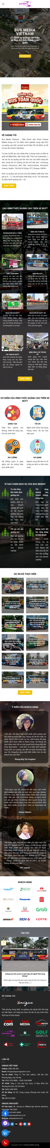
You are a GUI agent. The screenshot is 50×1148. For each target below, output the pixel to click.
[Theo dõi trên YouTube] (29, 1124)
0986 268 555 (13, 1069)
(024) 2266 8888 (25, 1080)
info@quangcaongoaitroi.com (18, 1072)
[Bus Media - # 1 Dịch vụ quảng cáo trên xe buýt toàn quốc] (25, 4)
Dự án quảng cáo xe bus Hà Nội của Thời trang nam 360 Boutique (12, 661)
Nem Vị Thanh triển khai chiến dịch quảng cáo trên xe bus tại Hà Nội (13, 642)
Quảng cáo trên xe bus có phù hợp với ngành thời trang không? (25, 975)
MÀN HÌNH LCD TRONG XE (37, 353)
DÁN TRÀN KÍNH (13, 274)
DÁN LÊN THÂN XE (37, 232)
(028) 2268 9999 (11, 1089)
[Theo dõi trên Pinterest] (21, 1124)
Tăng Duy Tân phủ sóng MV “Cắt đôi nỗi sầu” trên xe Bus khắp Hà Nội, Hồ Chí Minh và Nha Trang (37, 622)
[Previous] (2, 961)
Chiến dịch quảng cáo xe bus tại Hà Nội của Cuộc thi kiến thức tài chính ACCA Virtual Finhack (37, 604)
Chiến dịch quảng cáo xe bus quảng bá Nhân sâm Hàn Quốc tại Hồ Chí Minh (37, 642)
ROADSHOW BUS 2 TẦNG (12, 233)
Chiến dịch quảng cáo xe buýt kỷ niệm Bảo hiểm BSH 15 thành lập (37, 681)
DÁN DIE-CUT (37, 274)
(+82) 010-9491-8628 (13, 1112)
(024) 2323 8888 (11, 1080)
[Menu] (3, 4)
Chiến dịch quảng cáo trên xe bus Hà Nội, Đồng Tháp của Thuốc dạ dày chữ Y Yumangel (13, 623)
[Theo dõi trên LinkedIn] (25, 1124)
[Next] (48, 961)
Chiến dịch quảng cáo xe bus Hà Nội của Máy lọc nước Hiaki (37, 587)
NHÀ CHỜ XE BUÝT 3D (37, 313)
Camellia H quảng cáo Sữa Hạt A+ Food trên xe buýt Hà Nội (37, 662)
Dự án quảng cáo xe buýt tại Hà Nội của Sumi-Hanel (13, 681)
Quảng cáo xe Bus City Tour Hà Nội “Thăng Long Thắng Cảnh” (13, 587)
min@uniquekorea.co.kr (16, 1115)
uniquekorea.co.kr (16, 1118)
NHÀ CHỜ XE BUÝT (13, 313)
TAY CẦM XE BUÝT (12, 354)
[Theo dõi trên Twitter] (12, 1124)
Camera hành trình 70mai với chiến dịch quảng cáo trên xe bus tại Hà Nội (13, 605)
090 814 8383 (10, 1098)
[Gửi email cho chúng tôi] (16, 1124)
